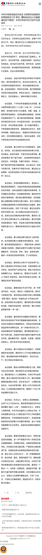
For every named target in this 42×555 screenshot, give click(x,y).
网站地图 (13, 539)
